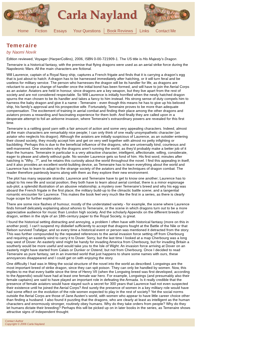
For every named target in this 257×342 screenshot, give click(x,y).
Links (144, 31)
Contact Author (14, 320)
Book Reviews (120, 31)
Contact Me (166, 31)
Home (23, 31)
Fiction (41, 31)
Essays (60, 31)
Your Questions (87, 31)
